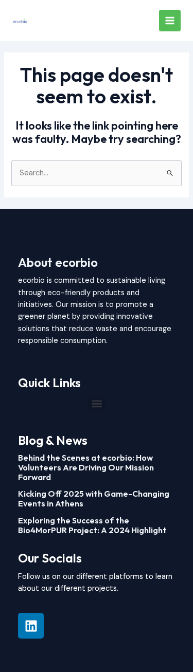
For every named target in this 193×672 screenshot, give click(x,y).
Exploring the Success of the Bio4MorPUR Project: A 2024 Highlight (92, 525)
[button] (96, 403)
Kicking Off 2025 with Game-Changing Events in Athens (93, 498)
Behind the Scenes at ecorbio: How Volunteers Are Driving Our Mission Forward (86, 467)
